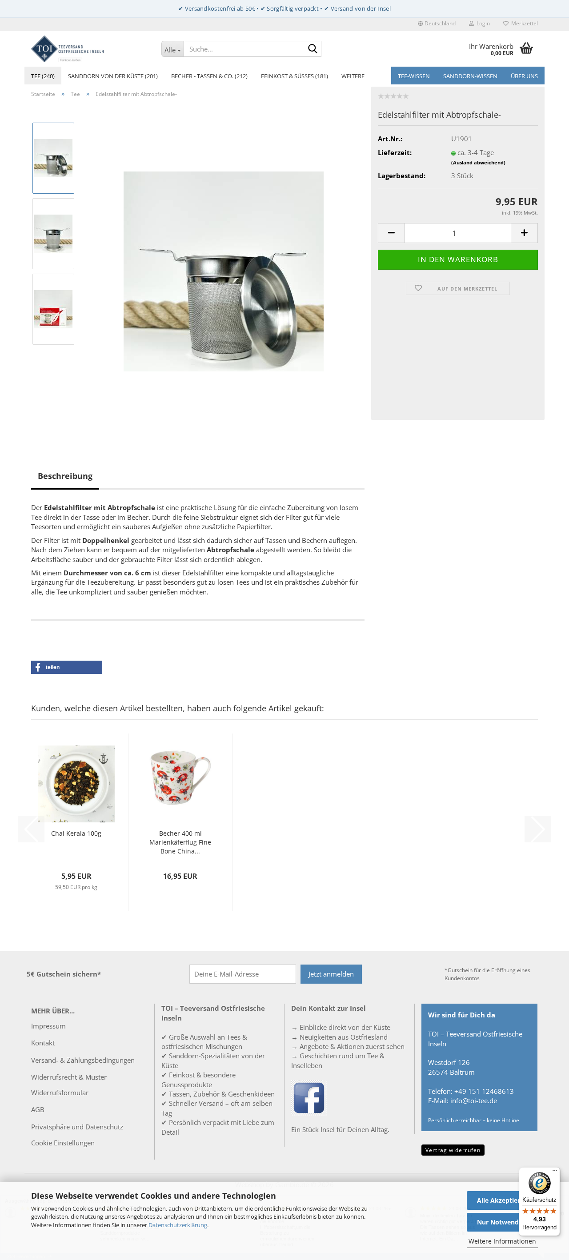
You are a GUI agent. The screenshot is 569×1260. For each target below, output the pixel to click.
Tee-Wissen (414, 76)
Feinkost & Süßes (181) (294, 76)
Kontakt (43, 1042)
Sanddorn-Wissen (470, 76)
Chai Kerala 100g (76, 833)
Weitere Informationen (502, 1241)
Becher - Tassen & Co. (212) (209, 76)
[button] (436, 24)
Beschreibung (65, 476)
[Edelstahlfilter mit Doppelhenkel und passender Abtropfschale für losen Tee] (224, 270)
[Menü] (554, 1172)
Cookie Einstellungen (63, 1142)
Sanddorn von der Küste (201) (113, 76)
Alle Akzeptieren (502, 1200)
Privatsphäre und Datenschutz (77, 1126)
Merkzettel (523, 23)
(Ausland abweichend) (478, 162)
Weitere (353, 76)
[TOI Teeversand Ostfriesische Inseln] (89, 49)
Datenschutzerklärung (177, 1225)
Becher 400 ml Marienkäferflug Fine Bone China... (180, 842)
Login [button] (482, 23)
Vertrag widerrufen (453, 1150)
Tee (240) (43, 76)
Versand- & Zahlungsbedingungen (83, 1060)
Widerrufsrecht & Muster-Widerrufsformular (70, 1085)
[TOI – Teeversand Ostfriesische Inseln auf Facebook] (309, 1097)
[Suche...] (313, 49)
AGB (37, 1109)
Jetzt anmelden (331, 973)
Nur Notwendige (502, 1222)
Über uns (524, 76)
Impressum (48, 1025)
